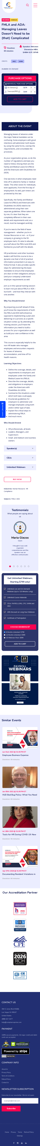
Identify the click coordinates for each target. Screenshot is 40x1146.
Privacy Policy (6, 1073)
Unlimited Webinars (16, 467)
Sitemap (20, 1136)
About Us (5, 1069)
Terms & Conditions (8, 1076)
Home (7, 1132)
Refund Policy (6, 1079)
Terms (20, 1132)
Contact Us (5, 1083)
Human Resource (19, 489)
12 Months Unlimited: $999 (15, 635)
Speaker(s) (12, 448)
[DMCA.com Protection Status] (8, 1056)
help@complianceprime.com (11, 1022)
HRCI (14, 61)
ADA (18, 499)
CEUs (9, 457)
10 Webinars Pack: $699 (14, 638)
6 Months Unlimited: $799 (15, 632)
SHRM (21, 61)
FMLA (13, 499)
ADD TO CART (20, 99)
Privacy (13, 1132)
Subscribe (11, 1108)
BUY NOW (17, 479)
